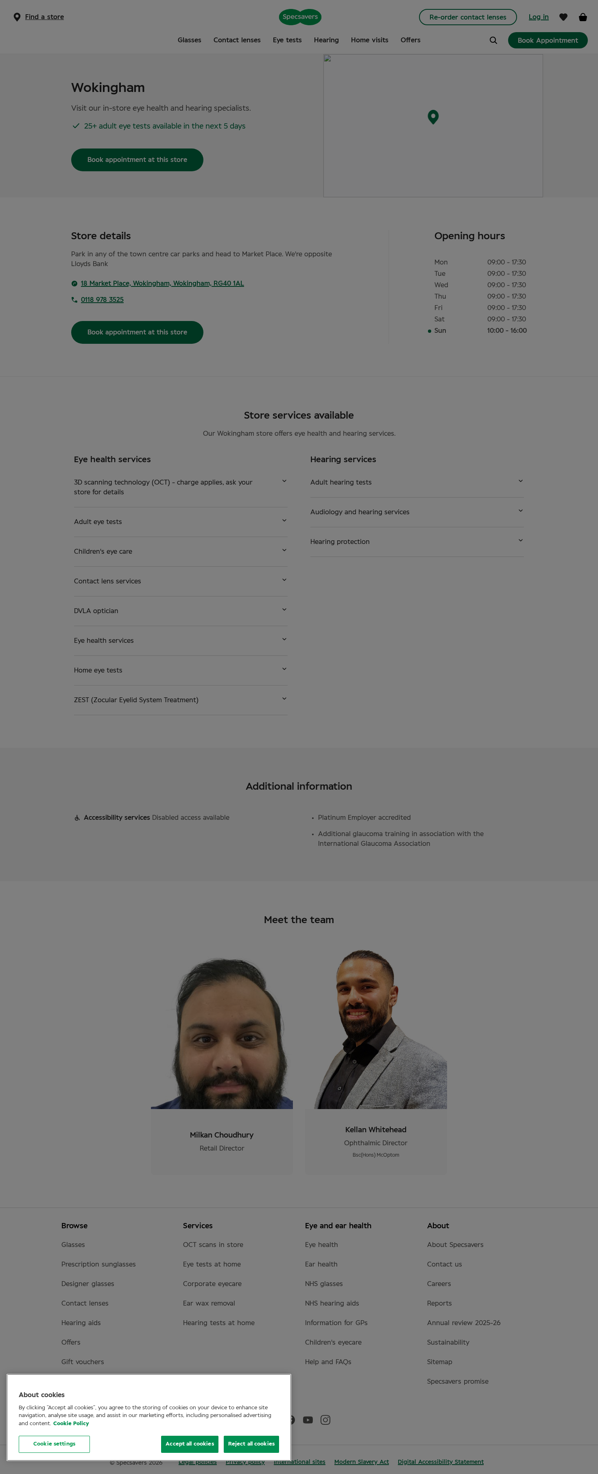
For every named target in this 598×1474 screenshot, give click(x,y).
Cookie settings (54, 1444)
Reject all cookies (251, 1444)
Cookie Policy (71, 1423)
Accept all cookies (190, 1444)
